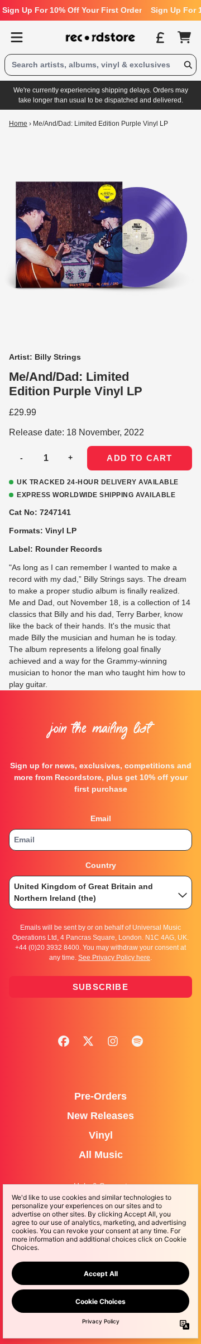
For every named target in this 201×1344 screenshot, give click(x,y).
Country (100, 865)
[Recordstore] (100, 37)
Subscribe (100, 987)
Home (18, 123)
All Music (101, 1154)
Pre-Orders (100, 1096)
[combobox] (100, 65)
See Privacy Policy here (114, 958)
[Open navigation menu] (16, 37)
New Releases (100, 1115)
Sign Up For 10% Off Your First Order (72, 10)
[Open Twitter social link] (88, 1041)
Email (100, 818)
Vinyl (101, 1135)
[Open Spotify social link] (137, 1041)
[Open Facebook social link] (63, 1041)
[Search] (188, 65)
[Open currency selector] (159, 37)
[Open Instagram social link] (112, 1041)
